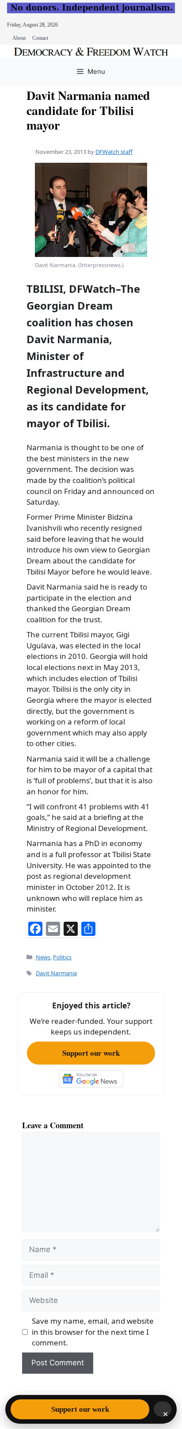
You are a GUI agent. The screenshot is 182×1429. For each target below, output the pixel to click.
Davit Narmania (56, 973)
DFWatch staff (114, 152)
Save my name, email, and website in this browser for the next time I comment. (93, 1332)
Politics (62, 957)
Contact (40, 38)
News (43, 957)
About (19, 38)
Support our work (91, 1052)
